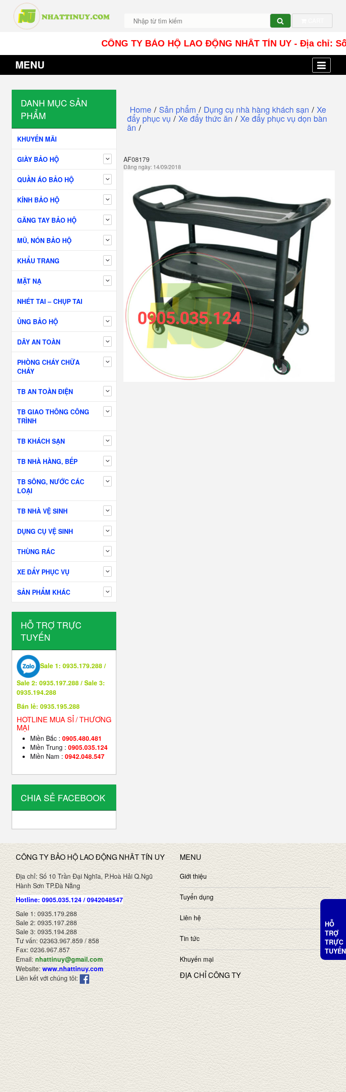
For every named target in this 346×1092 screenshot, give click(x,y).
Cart (315, 20)
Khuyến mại (197, 959)
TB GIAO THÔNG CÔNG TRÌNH (53, 416)
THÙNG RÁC (36, 551)
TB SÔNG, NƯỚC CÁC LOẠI (50, 486)
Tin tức (190, 938)
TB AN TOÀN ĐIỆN (45, 391)
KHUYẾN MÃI (37, 138)
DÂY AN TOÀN (38, 341)
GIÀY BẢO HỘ (38, 159)
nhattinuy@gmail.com (69, 959)
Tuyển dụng (197, 896)
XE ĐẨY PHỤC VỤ (43, 571)
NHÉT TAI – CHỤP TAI (49, 301)
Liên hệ (190, 917)
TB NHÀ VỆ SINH (42, 510)
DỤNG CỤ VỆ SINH (45, 531)
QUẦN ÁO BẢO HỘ (45, 179)
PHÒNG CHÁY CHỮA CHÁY (48, 367)
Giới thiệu (193, 876)
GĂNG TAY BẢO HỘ (47, 220)
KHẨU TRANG (38, 260)
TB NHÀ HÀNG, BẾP (47, 461)
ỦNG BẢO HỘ (37, 321)
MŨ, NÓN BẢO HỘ (44, 240)
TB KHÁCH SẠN (41, 440)
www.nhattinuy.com (72, 968)
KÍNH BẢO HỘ (38, 199)
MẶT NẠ (29, 280)
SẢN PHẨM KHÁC (43, 591)
